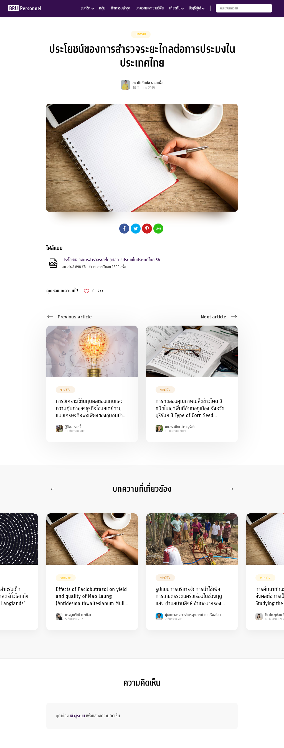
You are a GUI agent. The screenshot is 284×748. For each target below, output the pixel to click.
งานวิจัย (65, 390)
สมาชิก (85, 8)
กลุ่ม (102, 8)
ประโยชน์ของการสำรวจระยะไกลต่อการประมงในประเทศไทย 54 (111, 260)
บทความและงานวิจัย (150, 8)
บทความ (141, 34)
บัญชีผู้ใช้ (195, 8)
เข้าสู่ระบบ (77, 715)
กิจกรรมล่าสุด (120, 8)
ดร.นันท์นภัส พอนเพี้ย (148, 83)
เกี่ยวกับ (174, 8)
